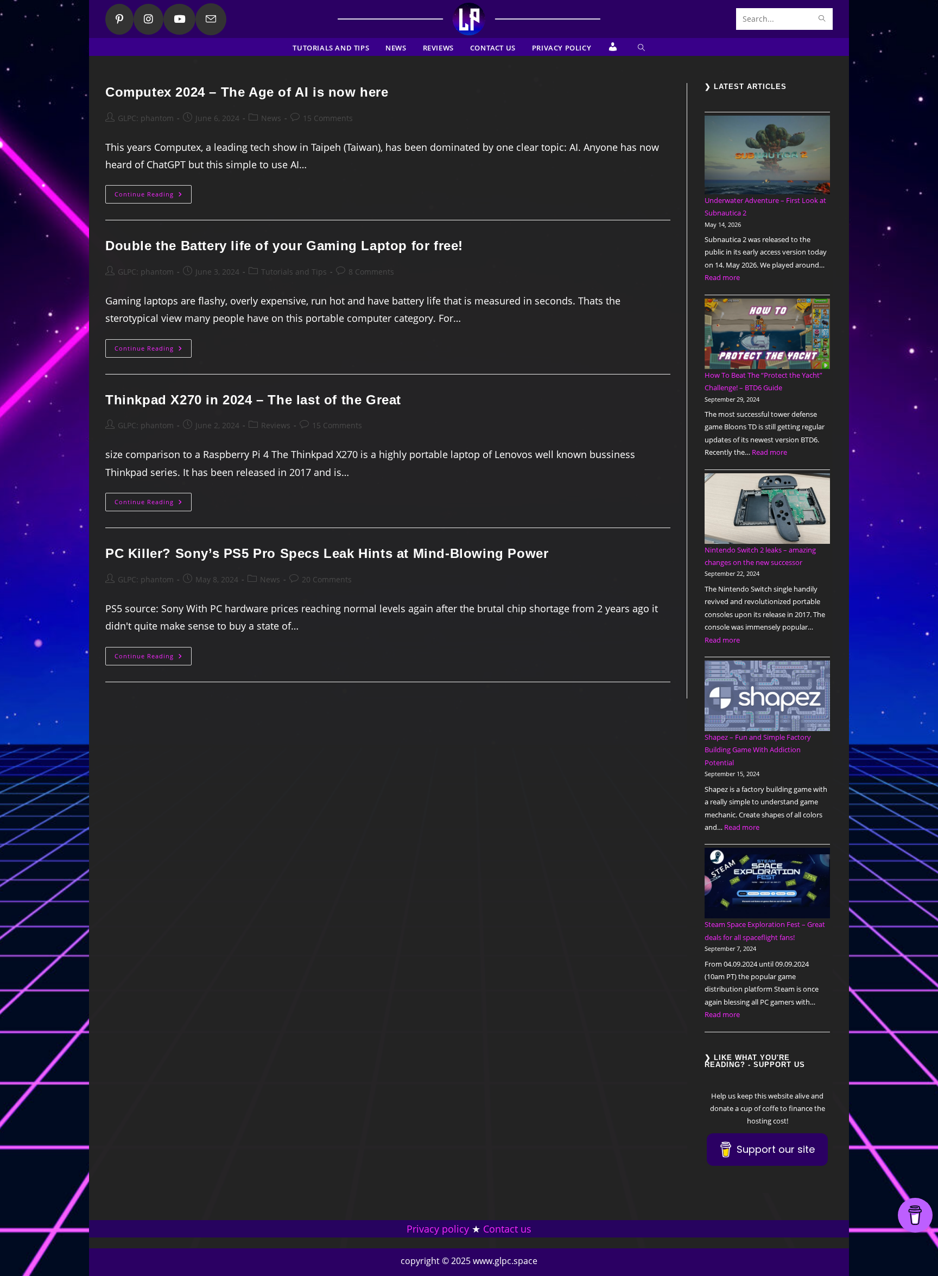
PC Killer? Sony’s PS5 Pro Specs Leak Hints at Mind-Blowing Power (326, 553)
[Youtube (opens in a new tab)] (179, 19)
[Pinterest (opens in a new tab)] (119, 19)
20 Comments (327, 579)
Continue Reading (153, 196)
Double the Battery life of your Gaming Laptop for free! (284, 245)
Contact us (507, 1228)
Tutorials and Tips (294, 271)
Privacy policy (438, 1228)
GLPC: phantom (146, 118)
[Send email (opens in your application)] (210, 19)
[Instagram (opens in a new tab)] (148, 19)
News (271, 118)
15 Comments (328, 118)
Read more (722, 277)
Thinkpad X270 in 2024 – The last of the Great (253, 399)
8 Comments (371, 271)
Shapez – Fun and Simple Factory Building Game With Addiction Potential (758, 749)
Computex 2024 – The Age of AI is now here (247, 92)
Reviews (275, 425)
